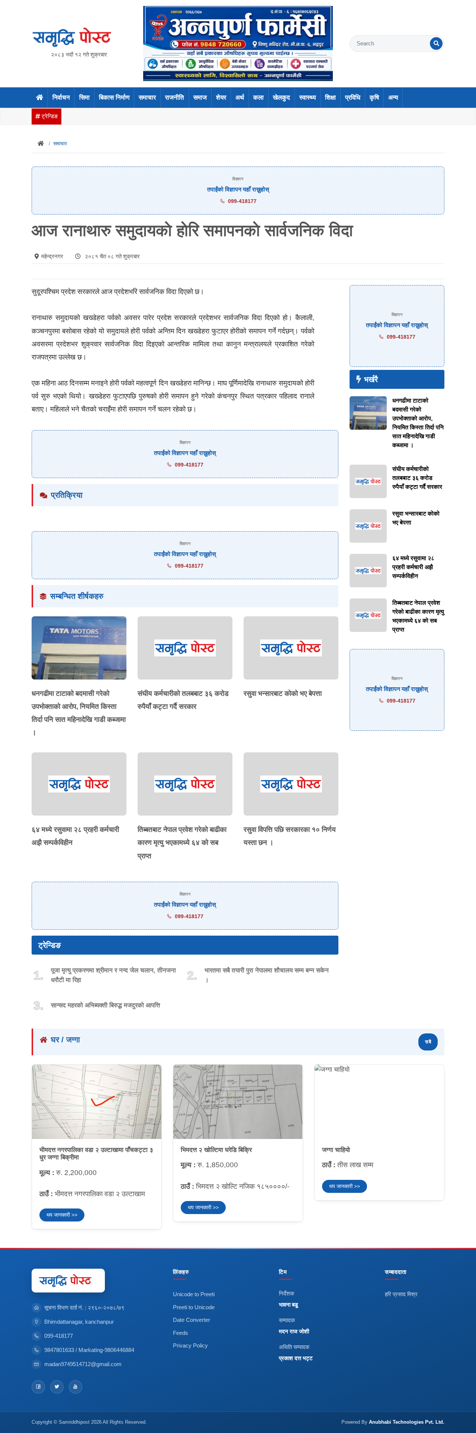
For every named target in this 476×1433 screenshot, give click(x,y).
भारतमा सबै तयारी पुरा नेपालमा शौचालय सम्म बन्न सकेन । (267, 975)
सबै (428, 1042)
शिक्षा (330, 97)
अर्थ (239, 97)
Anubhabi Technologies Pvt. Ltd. (406, 1422)
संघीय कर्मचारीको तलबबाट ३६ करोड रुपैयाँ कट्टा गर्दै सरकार (417, 478)
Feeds (180, 1333)
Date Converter (191, 1320)
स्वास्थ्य (307, 97)
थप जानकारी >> (61, 1215)
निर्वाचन (61, 97)
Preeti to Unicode (194, 1307)
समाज (200, 97)
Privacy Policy (190, 1345)
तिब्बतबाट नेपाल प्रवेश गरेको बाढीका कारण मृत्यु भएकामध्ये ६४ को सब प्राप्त (182, 842)
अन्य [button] (393, 97)
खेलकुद (281, 97)
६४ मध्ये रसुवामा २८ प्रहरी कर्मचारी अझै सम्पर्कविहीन (413, 567)
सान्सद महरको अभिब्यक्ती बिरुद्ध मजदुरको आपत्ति (105, 1005)
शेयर (221, 97)
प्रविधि (352, 97)
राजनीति (174, 97)
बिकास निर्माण (114, 97)
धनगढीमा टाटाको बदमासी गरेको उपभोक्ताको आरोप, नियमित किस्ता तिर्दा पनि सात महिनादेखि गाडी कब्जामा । (418, 422)
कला (258, 97)
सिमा (84, 97)
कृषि (374, 97)
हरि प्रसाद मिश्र (401, 1294)
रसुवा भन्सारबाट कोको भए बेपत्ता (283, 693)
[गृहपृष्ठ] (40, 97)
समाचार (147, 97)
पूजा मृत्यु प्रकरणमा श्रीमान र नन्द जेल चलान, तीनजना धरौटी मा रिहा (113, 975)
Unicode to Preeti (194, 1294)
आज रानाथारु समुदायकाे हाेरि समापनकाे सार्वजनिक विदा (192, 230)
